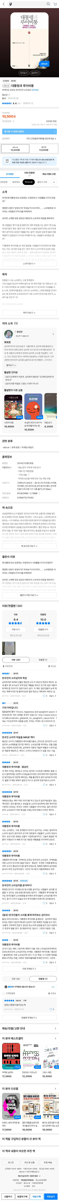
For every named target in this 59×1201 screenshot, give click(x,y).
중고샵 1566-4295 (46, 1169)
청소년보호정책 (41, 1180)
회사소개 (27, 1183)
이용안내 (6, 467)
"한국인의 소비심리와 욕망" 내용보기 (29, 684)
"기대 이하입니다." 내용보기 (29, 714)
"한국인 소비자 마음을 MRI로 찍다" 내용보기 (29, 744)
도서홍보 (27, 1186)
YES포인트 (6, 121)
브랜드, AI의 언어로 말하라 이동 (11, 1112)
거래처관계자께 (37, 1183)
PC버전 (19, 1183)
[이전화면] (3, 4)
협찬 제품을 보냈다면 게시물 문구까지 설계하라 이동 (31, 1112)
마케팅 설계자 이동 (11, 1062)
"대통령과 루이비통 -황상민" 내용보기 (29, 773)
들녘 (4, 98)
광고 (33, 1186)
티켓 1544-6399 (30, 1169)
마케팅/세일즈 (28, 447)
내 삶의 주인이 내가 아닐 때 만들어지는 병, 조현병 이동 (33, 412)
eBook (6, 447)
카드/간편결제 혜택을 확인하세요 (40, 138)
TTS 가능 (23, 475)
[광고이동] (48, 4)
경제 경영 (15, 447)
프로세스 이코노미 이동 (31, 1062)
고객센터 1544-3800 (13, 1169)
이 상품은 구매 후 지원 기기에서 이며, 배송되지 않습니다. (33, 161)
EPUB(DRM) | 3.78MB (27, 493)
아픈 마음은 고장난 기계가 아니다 (22, 383)
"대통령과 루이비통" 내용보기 (29, 803)
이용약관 (16, 1180)
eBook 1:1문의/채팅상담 (28, 1172)
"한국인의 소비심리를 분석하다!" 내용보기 (29, 892)
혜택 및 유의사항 (16, 635)
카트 (55, 4)
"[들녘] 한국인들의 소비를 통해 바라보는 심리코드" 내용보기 (29, 921)
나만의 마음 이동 (13, 413)
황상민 (5, 95)
